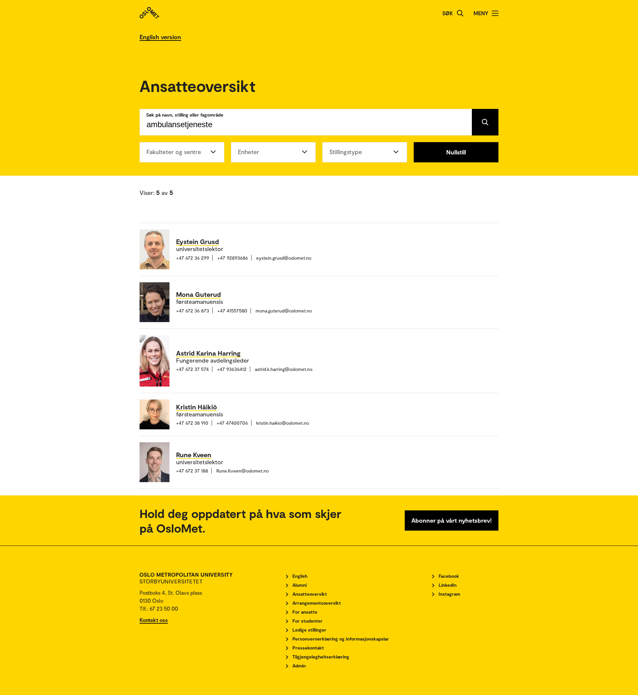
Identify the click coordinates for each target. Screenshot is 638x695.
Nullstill (456, 152)
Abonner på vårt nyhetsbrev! (451, 520)
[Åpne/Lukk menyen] (495, 13)
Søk (447, 13)
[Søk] (460, 13)
